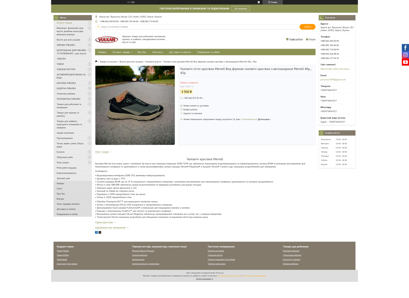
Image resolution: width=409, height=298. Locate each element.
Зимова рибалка (290, 263)
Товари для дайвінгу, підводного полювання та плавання (69, 124)
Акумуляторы (138, 259)
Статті (59, 188)
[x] (100, 232)
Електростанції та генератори (145, 263)
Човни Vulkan (63, 251)
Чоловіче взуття (153, 61)
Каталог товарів (64, 22)
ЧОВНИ (60, 64)
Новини (60, 183)
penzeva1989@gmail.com (333, 79)
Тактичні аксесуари (216, 263)
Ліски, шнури (63, 162)
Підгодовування (65, 138)
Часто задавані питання (68, 203)
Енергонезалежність (66, 173)
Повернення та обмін (67, 214)
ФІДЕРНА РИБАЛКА (66, 88)
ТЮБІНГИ (61, 58)
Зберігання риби (65, 157)
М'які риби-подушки (67, 167)
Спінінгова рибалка (66, 93)
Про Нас (61, 193)
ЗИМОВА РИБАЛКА (66, 45)
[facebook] (96, 232)
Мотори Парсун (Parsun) (143, 251)
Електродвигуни (139, 255)
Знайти (307, 27)
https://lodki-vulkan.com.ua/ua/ (335, 68)
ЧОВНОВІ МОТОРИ (66, 69)
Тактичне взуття (215, 255)
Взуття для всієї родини (68, 39)
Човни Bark (62, 259)
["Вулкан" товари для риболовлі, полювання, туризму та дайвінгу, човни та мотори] (107, 39)
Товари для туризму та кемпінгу (68, 114)
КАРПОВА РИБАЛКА (66, 83)
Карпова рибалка (291, 251)
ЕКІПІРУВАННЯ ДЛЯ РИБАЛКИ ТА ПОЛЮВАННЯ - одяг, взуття (71, 52)
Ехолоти (61, 151)
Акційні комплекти (65, 132)
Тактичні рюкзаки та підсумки (221, 259)
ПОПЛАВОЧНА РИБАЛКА (68, 98)
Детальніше (240, 8)
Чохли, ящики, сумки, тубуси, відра (70, 145)
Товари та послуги (108, 61)
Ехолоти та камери (291, 259)
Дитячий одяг (63, 178)
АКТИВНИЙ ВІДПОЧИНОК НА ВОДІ (71, 76)
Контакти (158, 52)
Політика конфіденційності (254, 275)
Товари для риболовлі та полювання (69, 106)
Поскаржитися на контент (229, 275)
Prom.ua (219, 273)
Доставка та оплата (66, 209)
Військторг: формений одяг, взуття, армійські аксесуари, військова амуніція (70, 31)
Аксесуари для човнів (67, 263)
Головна (102, 52)
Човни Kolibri (63, 255)
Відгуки (60, 198)
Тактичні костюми (216, 251)
